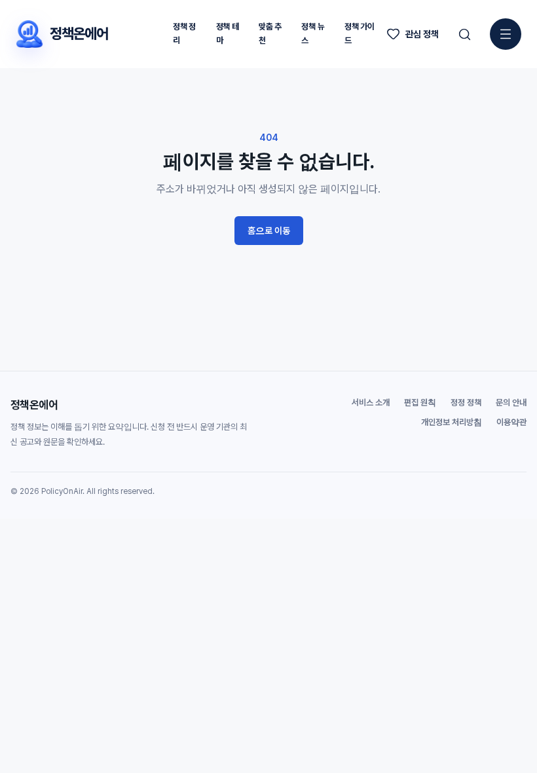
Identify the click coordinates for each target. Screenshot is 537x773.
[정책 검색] (464, 34)
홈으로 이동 (269, 230)
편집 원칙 (420, 402)
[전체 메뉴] (505, 34)
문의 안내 (511, 402)
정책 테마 (227, 33)
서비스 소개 (371, 402)
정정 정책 (466, 402)
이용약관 (511, 422)
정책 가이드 (359, 33)
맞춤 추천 (270, 33)
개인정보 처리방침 (451, 422)
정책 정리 (184, 33)
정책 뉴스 (312, 33)
